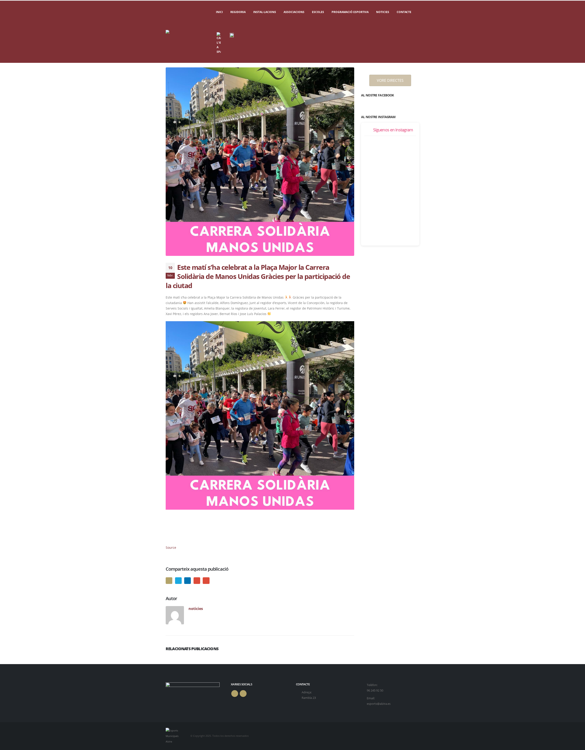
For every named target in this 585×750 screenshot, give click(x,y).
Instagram (243, 693)
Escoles (318, 12)
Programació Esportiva (350, 12)
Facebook (169, 580)
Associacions (294, 12)
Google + (197, 580)
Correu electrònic (206, 580)
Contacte (404, 12)
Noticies (382, 12)
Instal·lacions (264, 12)
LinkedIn (187, 580)
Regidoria (238, 12)
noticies (196, 608)
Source (171, 547)
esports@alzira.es (379, 704)
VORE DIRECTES (390, 80)
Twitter (178, 580)
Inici (219, 12)
